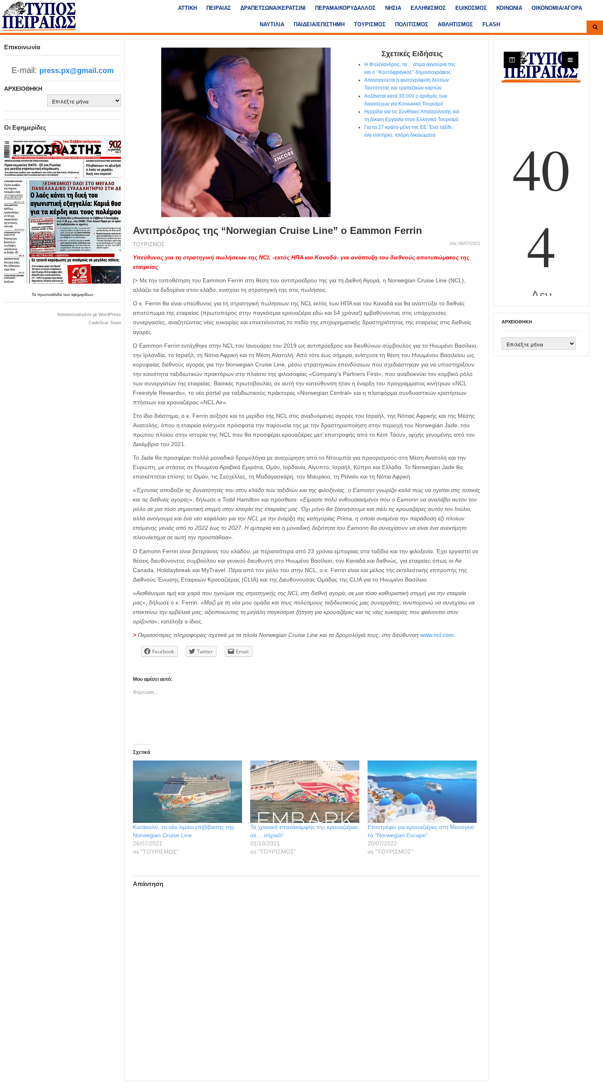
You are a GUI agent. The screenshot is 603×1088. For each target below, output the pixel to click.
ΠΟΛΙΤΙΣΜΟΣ (411, 24)
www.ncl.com (437, 635)
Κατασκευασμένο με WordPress (89, 314)
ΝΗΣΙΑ (393, 8)
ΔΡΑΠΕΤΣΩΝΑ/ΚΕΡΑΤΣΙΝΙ (273, 8)
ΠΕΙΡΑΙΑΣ (218, 8)
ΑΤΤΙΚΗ (187, 8)
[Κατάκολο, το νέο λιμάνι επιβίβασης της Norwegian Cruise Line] (187, 791)
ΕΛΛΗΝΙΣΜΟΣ (428, 8)
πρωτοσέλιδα (50, 294)
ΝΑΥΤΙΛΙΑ (272, 24)
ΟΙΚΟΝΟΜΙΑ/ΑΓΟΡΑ (557, 8)
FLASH (491, 24)
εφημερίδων (82, 294)
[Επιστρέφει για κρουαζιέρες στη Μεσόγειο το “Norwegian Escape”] (422, 791)
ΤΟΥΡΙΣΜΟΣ (370, 24)
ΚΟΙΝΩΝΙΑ (509, 8)
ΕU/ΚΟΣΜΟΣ (471, 8)
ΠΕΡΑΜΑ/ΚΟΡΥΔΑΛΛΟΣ (345, 8)
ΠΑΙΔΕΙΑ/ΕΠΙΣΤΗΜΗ (319, 24)
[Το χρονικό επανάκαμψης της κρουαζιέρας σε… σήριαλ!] (304, 791)
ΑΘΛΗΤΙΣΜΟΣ (455, 24)
